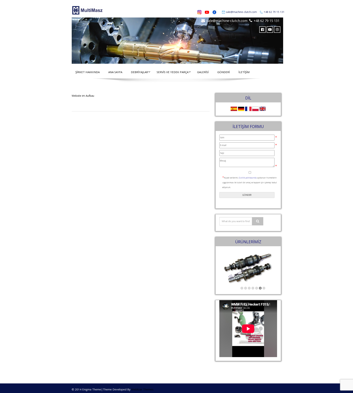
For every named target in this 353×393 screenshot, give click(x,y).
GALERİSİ (203, 72)
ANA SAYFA (115, 72)
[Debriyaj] (177, 40)
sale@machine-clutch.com (241, 12)
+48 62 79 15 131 (274, 12)
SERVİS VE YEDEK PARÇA (172, 72)
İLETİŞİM (243, 72)
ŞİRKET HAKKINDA (87, 72)
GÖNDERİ (223, 72)
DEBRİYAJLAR (139, 72)
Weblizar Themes (142, 389)
